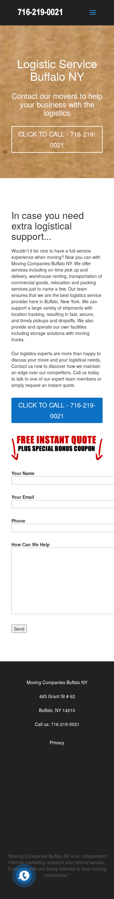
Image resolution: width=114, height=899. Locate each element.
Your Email (22, 497)
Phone (18, 520)
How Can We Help (30, 544)
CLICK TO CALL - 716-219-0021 (57, 139)
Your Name (23, 473)
